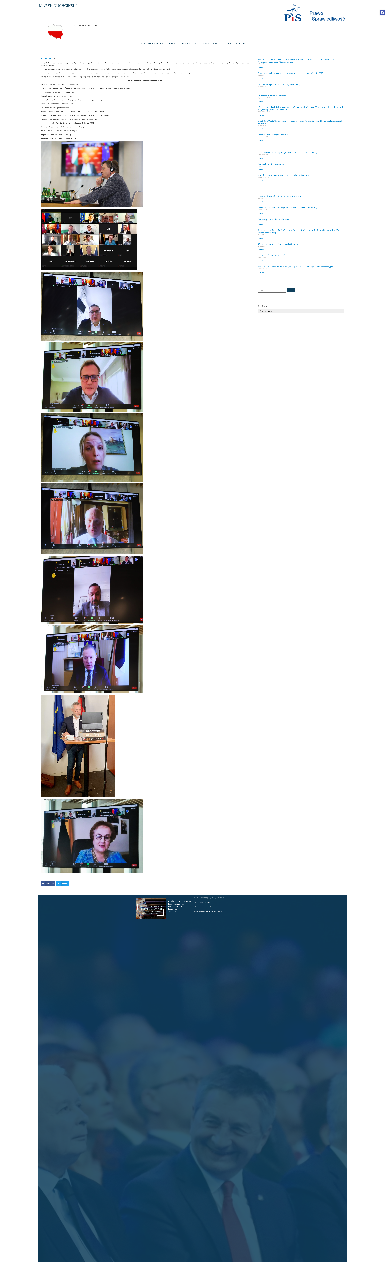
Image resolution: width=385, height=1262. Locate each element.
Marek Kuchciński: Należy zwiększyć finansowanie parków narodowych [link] (289, 152)
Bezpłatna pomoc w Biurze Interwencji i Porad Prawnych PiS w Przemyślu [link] (179, 905)
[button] (48, 883)
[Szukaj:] (272, 290)
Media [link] (215, 44)
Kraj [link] (179, 44)
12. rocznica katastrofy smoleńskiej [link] (273, 255)
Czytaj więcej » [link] (261, 67)
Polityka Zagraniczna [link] (197, 44)
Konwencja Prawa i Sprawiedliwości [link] (273, 219)
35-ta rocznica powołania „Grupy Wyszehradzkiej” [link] (279, 84)
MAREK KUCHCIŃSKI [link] (58, 5)
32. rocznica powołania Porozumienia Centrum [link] (278, 244)
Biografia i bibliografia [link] (160, 44)
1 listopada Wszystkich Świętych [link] (272, 96)
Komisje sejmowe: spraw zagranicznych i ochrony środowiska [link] (284, 175)
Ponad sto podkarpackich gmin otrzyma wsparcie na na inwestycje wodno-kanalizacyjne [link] (295, 266)
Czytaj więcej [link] (172, 911)
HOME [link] (143, 44)
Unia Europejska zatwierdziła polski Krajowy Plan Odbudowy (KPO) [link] (287, 207)
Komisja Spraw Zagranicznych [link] (271, 164)
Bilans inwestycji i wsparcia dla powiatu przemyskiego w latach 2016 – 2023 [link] (290, 73)
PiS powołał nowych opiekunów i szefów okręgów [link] (279, 196)
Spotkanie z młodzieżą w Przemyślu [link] (273, 135)
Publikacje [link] (226, 44)
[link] (382, 12)
